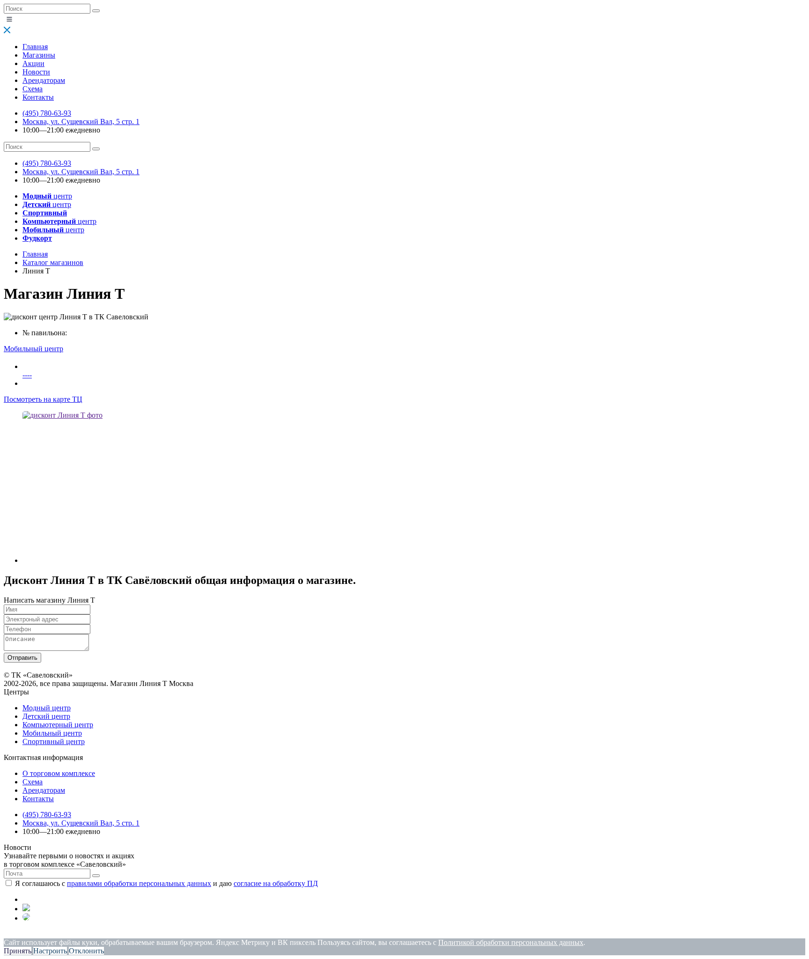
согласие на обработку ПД (276, 883)
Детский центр (46, 716)
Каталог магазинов (52, 262)
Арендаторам (43, 80)
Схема (32, 89)
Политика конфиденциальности (55, 934)
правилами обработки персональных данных (139, 883)
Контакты (38, 97)
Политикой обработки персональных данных (510, 942)
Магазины (38, 55)
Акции (33, 63)
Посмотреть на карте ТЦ (43, 399)
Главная (35, 47)
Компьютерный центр (57, 725)
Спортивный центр (53, 741)
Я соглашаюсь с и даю (166, 883)
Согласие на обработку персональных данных (194, 934)
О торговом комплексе (58, 773)
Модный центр (46, 708)
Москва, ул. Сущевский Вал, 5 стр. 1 (81, 121)
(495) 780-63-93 (46, 113)
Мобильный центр (52, 733)
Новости (36, 72)
